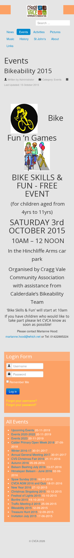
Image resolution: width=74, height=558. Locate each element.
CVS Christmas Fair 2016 (28, 459)
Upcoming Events (23, 430)
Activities (39, 32)
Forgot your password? (21, 405)
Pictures (55, 32)
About (55, 39)
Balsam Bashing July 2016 (28, 467)
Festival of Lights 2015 (26, 495)
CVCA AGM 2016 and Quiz (29, 483)
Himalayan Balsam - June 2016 (32, 471)
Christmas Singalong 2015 (28, 491)
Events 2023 (19, 438)
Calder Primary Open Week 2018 (33, 442)
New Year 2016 (21, 487)
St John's (40, 39)
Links (10, 46)
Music (10, 39)
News (10, 32)
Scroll (36, 548)
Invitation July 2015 (24, 516)
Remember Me (19, 382)
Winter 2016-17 (21, 450)
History (24, 39)
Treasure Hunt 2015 (24, 512)
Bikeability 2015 (21, 508)
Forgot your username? (21, 401)
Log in (13, 391)
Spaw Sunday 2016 (24, 479)
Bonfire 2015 (20, 499)
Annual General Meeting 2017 (31, 455)
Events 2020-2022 (23, 434)
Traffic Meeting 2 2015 (26, 504)
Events (23, 32)
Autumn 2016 (20, 463)
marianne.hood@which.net (23, 336)
